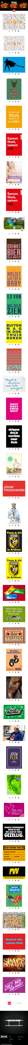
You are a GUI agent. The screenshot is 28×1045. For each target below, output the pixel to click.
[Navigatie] (2, 2)
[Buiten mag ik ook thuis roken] (14, 332)
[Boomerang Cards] (14, 3)
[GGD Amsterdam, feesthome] (14, 712)
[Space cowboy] (14, 963)
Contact (19, 1039)
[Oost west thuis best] (14, 409)
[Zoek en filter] (14, 11)
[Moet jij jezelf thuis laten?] (14, 513)
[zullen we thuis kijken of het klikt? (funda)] (14, 117)
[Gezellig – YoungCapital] (14, 832)
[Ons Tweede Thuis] (14, 22)
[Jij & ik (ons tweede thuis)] (14, 43)
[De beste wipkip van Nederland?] (14, 896)
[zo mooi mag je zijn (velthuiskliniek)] (14, 172)
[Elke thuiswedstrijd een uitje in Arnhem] (14, 541)
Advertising (11, 1039)
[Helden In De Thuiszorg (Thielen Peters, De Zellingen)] (14, 224)
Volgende (19, 1003)
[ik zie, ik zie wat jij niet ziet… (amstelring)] (14, 785)
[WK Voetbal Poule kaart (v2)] (14, 853)
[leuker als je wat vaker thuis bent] (14, 614)
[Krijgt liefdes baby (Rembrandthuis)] (14, 277)
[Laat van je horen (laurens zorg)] (14, 733)
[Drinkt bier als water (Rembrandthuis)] (14, 249)
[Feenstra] (14, 687)
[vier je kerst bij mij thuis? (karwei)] (14, 89)
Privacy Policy (20, 1036)
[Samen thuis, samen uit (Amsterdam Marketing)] (14, 200)
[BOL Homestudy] (14, 660)
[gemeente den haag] (14, 810)
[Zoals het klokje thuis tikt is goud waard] (14, 593)
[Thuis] (14, 360)
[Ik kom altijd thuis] (14, 635)
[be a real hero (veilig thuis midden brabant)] (14, 65)
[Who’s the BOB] (14, 872)
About (10, 1036)
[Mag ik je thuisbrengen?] (14, 384)
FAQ (10, 1041)
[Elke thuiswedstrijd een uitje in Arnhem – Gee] (14, 568)
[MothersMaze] (14, 920)
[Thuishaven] (14, 488)
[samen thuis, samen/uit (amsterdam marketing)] (14, 144)
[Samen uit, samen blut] (14, 942)
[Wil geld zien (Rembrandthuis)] (14, 304)
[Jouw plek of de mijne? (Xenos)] (14, 757)
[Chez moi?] (14, 985)
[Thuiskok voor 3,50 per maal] (14, 464)
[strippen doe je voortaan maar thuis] (14, 436)
